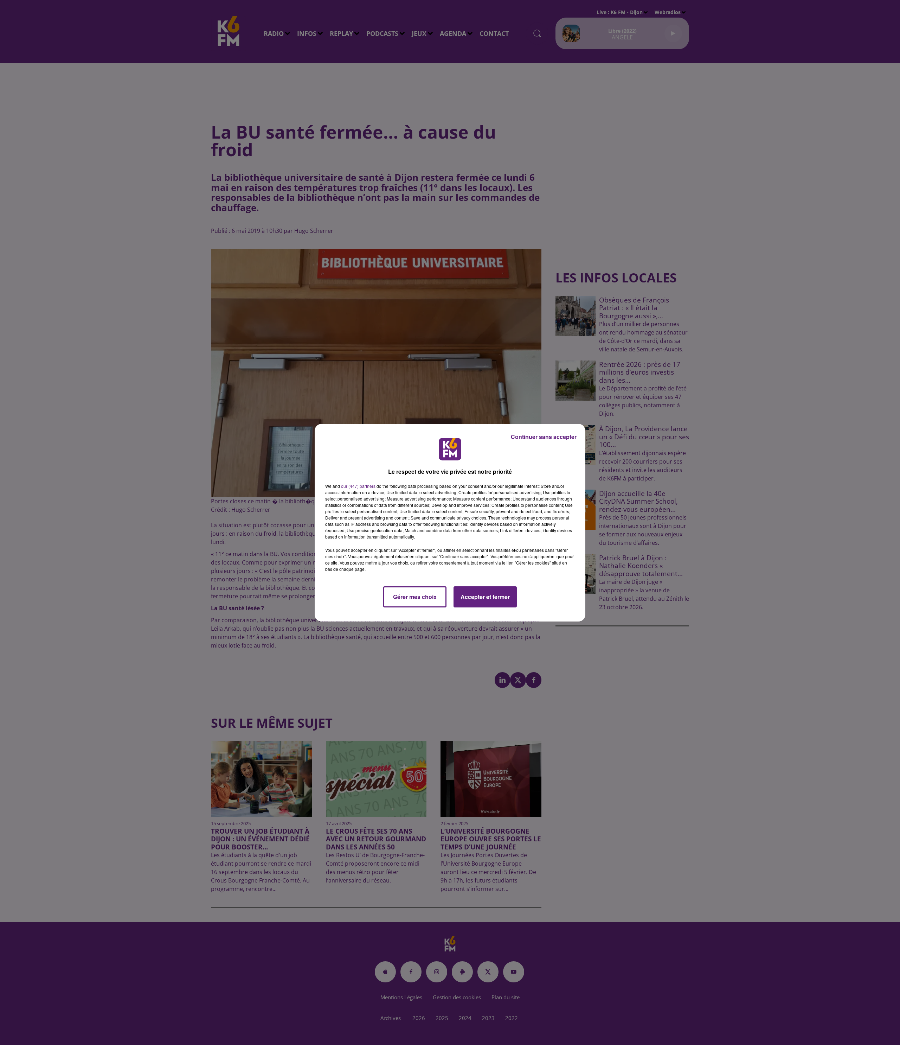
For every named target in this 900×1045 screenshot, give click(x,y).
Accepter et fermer (485, 597)
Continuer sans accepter (544, 437)
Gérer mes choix (415, 597)
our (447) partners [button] (358, 486)
